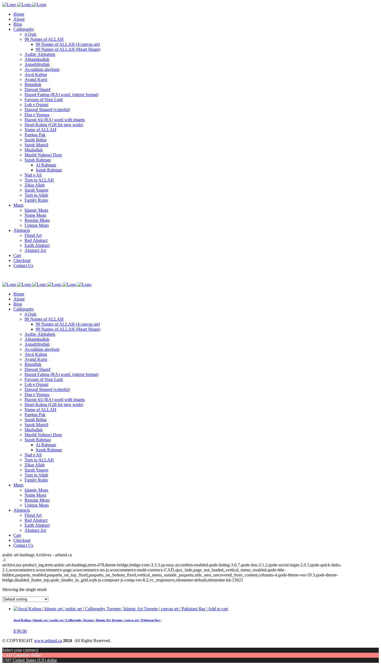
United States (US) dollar (35, 660)
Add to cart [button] (218, 608)
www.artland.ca (48, 640)
